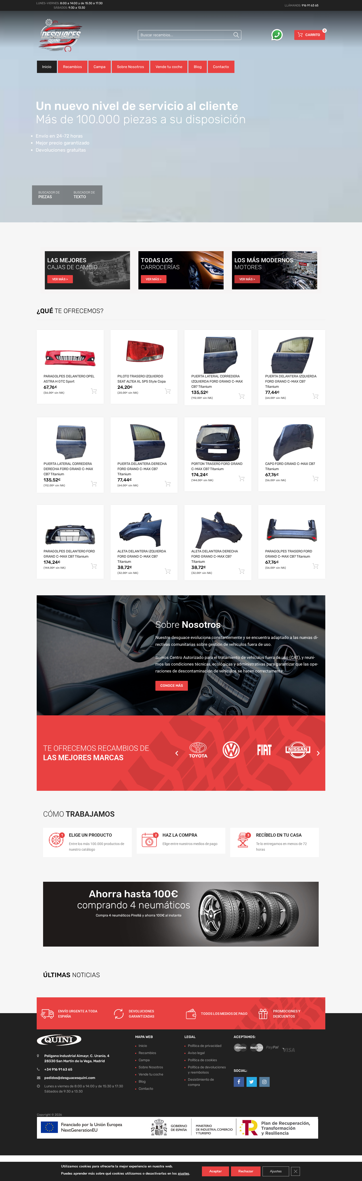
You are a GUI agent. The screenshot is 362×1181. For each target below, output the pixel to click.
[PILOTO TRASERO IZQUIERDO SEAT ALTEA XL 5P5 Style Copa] (144, 355)
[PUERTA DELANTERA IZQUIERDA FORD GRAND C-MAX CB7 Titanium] (291, 355)
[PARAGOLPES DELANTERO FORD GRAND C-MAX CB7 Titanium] (70, 530)
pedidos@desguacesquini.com (69, 1078)
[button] (177, 753)
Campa (99, 67)
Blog (198, 67)
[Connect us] (239, 1082)
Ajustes (276, 1171)
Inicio (46, 67)
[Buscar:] (189, 35)
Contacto (221, 67)
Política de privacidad (204, 1046)
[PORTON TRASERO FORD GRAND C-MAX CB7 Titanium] (218, 443)
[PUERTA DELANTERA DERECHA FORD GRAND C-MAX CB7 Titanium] (144, 443)
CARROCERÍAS (160, 267)
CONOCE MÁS (171, 686)
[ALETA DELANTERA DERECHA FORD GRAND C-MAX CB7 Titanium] (218, 530)
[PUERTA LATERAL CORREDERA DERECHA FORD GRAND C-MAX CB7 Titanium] (70, 443)
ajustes (183, 1173)
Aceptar (215, 1171)
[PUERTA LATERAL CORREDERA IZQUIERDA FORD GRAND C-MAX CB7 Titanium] (218, 355)
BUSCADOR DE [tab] (49, 195)
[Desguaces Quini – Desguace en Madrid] (58, 36)
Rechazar (245, 1171)
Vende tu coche (169, 67)
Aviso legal (196, 1053)
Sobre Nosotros (130, 67)
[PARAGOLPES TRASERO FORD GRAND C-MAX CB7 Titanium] (291, 530)
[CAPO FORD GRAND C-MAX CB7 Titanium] (291, 443)
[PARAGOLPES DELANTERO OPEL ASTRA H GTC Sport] (70, 355)
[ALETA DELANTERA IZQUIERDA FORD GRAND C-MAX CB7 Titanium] (144, 530)
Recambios (72, 67)
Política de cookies (202, 1060)
